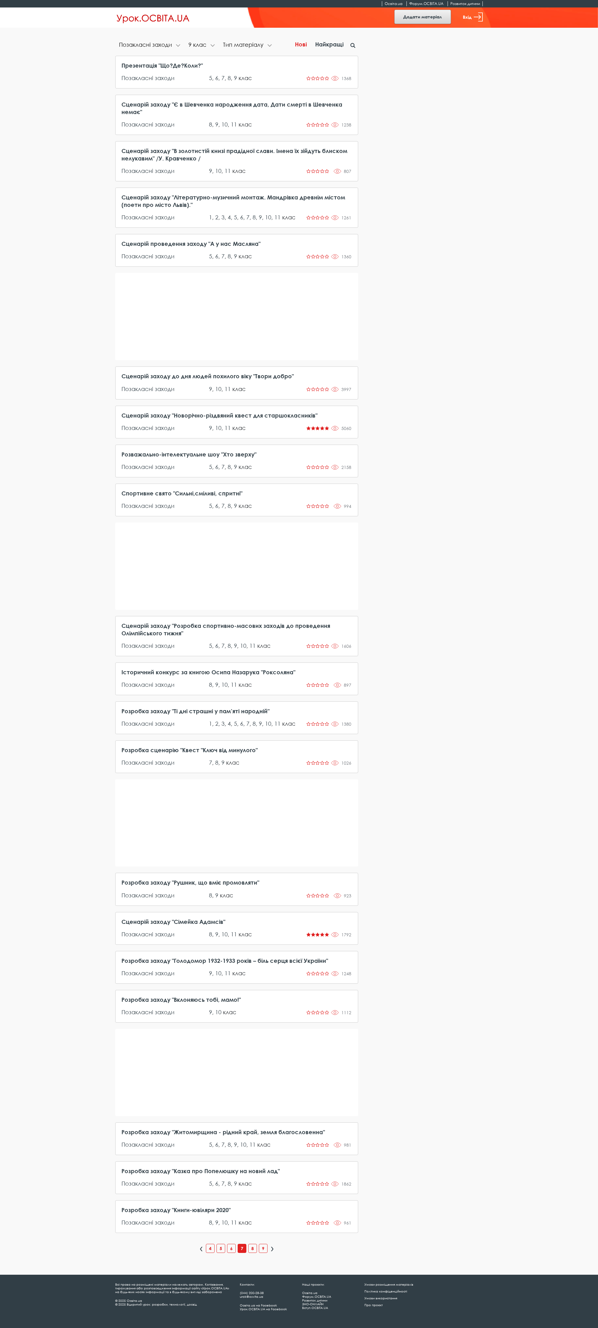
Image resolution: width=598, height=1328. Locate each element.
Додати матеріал (422, 16)
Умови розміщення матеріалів (388, 1284)
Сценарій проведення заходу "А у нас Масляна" (190, 243)
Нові (301, 44)
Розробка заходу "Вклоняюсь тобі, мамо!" (181, 999)
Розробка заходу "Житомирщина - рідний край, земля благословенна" (223, 1132)
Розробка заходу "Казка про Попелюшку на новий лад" (200, 1171)
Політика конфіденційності (385, 1291)
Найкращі (329, 44)
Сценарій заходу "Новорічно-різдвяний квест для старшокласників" (219, 415)
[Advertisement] (236, 316)
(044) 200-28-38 (252, 1293)
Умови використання (380, 1298)
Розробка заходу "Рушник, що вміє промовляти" (190, 882)
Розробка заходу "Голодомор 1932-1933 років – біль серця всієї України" (224, 960)
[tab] (150, 45)
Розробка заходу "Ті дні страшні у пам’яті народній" (195, 711)
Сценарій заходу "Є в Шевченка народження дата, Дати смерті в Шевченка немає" (231, 108)
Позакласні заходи (147, 77)
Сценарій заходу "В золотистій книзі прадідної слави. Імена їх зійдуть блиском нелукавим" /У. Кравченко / (234, 154)
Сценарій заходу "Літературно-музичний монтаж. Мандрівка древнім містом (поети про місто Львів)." (233, 201)
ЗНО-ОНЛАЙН (313, 1304)
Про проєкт (373, 1305)
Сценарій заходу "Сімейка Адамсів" (173, 921)
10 (224, 124)
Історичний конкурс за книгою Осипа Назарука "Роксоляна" (208, 672)
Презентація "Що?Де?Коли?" (162, 65)
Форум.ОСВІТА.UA (426, 3)
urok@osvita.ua (251, 1296)
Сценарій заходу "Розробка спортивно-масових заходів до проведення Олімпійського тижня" (225, 629)
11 (234, 124)
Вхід (467, 17)
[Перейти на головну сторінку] (153, 17)
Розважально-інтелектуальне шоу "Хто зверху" (188, 454)
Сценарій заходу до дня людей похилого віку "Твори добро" (207, 376)
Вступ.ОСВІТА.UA (315, 1308)
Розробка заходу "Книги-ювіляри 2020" (175, 1209)
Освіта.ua (393, 3)
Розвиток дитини (465, 3)
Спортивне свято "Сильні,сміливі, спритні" (181, 493)
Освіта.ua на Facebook (258, 1305)
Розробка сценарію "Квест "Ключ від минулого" (189, 750)
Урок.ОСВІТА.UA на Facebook (263, 1309)
